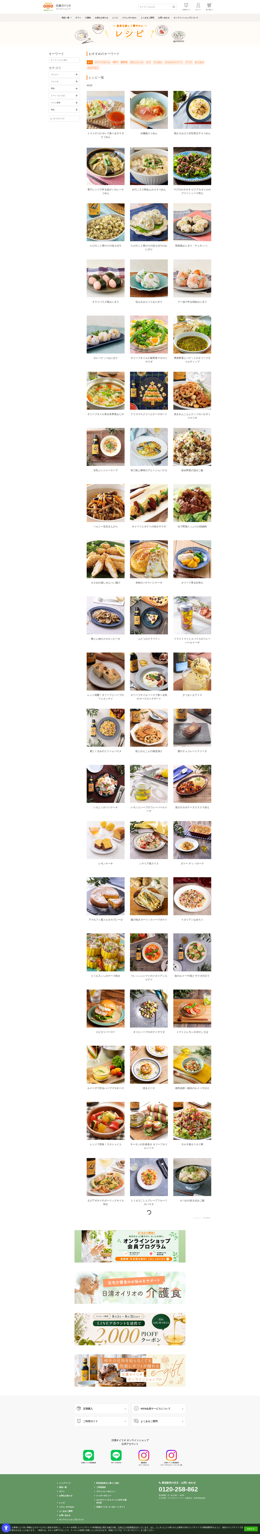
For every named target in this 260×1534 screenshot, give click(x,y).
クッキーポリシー (131, 1530)
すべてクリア (59, 118)
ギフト (78, 18)
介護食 (88, 18)
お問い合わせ (164, 18)
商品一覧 (65, 18)
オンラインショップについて (186, 18)
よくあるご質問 (147, 18)
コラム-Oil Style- (129, 18)
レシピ (115, 18)
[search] (175, 7)
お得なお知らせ (101, 18)
